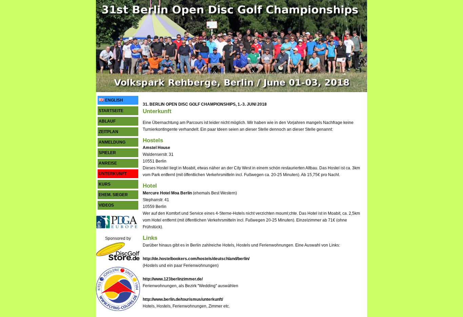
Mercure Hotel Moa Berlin (167, 193)
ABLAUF (107, 121)
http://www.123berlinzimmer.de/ (173, 279)
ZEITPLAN (108, 131)
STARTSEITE (111, 110)
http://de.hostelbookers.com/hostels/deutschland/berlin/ (196, 258)
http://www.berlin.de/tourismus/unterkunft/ (183, 299)
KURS (104, 184)
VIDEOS (106, 205)
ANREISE (108, 163)
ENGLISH (113, 100)
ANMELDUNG (112, 142)
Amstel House (156, 147)
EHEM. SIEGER (113, 194)
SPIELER (107, 152)
